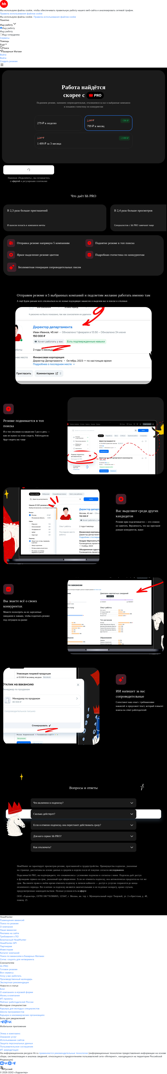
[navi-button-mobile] (2, 65)
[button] (3, 54)
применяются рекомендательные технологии (63, 1053)
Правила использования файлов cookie (55, 17)
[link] (4, 48)
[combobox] (6, 1068)
